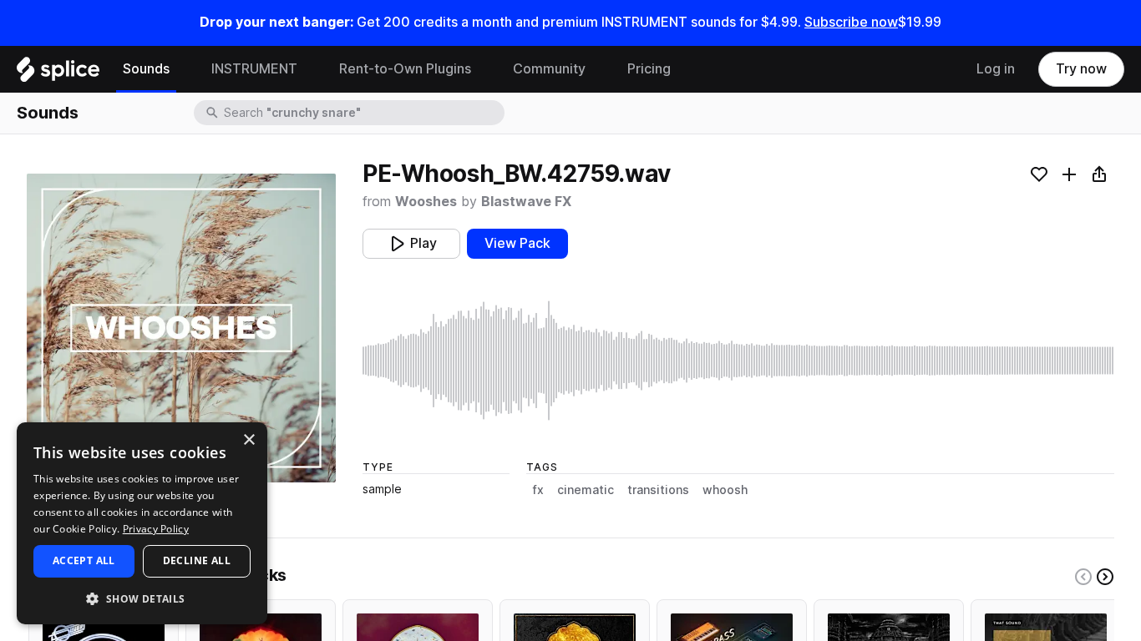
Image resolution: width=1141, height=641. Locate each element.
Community (549, 69)
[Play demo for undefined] (181, 328)
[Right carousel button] (1105, 577)
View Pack (517, 243)
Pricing (649, 69)
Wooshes (426, 201)
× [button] (248, 440)
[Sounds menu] (182, 69)
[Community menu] (598, 69)
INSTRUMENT (254, 69)
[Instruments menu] (310, 69)
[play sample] (738, 360)
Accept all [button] (84, 560)
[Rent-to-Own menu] (483, 69)
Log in (995, 69)
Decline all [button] (197, 560)
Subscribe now (851, 22)
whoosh (725, 490)
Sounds (146, 69)
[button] (142, 598)
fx (538, 490)
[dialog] (142, 523)
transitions (658, 490)
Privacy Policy (156, 529)
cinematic (585, 490)
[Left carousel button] (1083, 577)
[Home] (58, 73)
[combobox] (362, 112)
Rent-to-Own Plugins (405, 69)
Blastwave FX (526, 201)
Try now (1081, 69)
